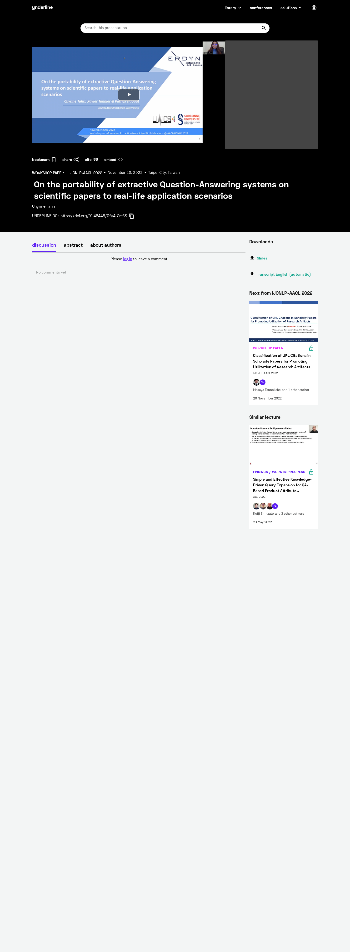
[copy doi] (134, 216)
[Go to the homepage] (42, 7)
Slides (262, 258)
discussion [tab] (44, 245)
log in (127, 259)
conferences (261, 7)
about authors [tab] (105, 245)
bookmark (41, 159)
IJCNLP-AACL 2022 (292, 293)
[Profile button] (314, 7)
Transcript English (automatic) (284, 274)
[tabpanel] (138, 266)
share (67, 159)
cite (88, 159)
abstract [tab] (73, 245)
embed (110, 159)
